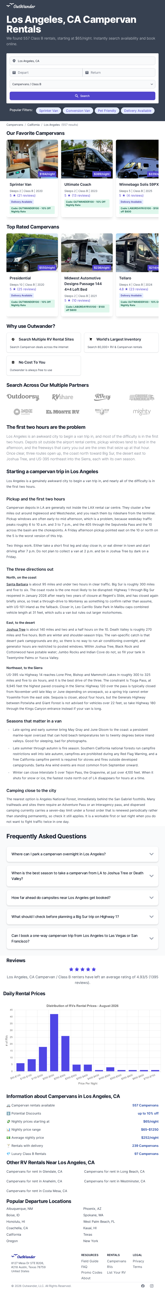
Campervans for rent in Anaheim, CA (34, 1181)
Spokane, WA (93, 1215)
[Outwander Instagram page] (152, 1286)
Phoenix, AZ (92, 1209)
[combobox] (82, 61)
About (86, 1278)
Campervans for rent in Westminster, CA (114, 1181)
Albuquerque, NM (19, 1209)
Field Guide (89, 1261)
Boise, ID (13, 1215)
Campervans (116, 1261)
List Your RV (116, 1272)
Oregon (12, 1241)
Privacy (138, 1261)
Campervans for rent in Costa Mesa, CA (36, 1191)
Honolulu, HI (15, 1221)
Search (85, 96)
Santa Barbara (17, 584)
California (13, 1234)
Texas (87, 1234)
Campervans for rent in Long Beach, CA (114, 1171)
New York (90, 1241)
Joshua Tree (15, 629)
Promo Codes (91, 1272)
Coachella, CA (17, 1228)
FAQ (84, 1267)
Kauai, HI (90, 1228)
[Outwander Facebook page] (143, 1286)
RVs (110, 1267)
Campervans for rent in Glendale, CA (34, 1171)
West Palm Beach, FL (99, 1221)
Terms (137, 1267)
